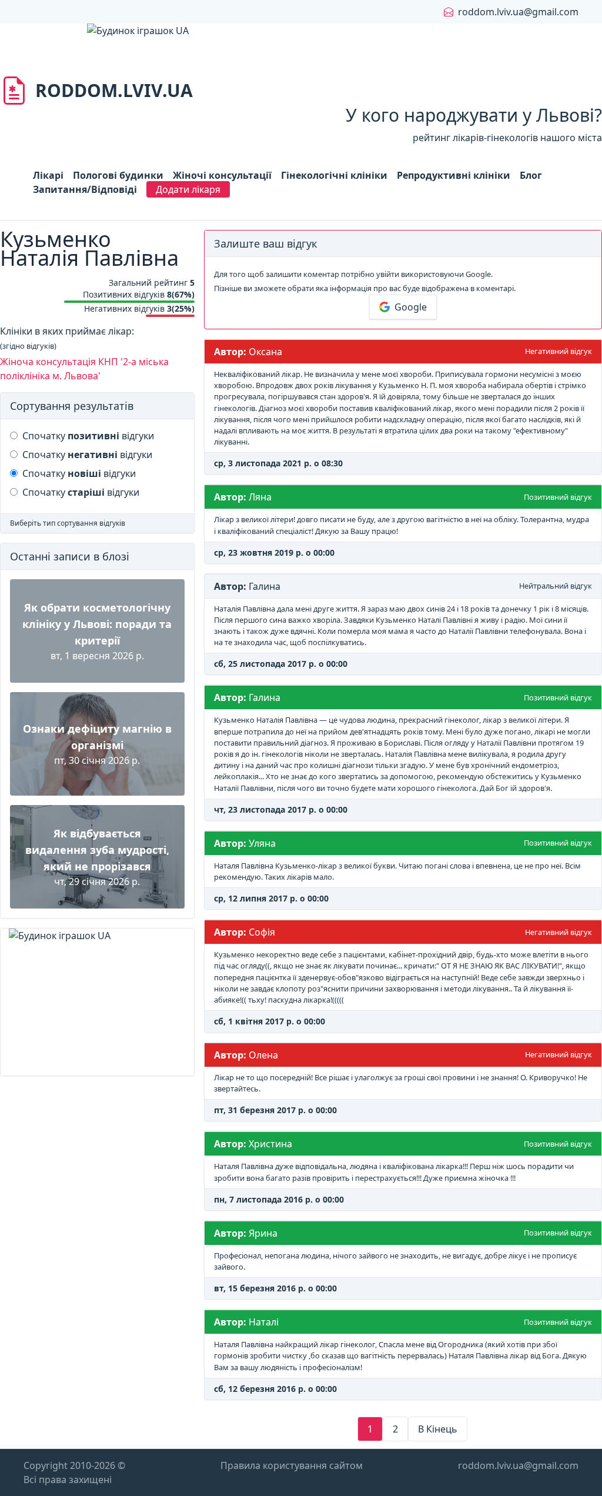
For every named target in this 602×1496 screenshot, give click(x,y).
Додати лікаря (188, 189)
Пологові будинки (118, 175)
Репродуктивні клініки (453, 175)
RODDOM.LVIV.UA (114, 90)
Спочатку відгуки (88, 435)
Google (410, 306)
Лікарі (48, 175)
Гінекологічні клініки (334, 175)
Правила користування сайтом (291, 1465)
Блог (531, 175)
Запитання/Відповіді (85, 189)
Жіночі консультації (222, 175)
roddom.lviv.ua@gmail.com (518, 11)
